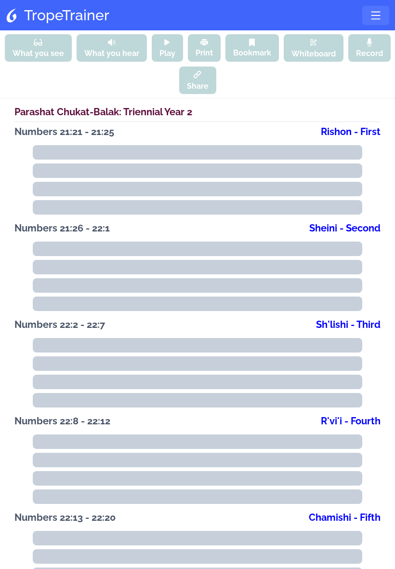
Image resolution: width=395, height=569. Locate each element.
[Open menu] (375, 15)
